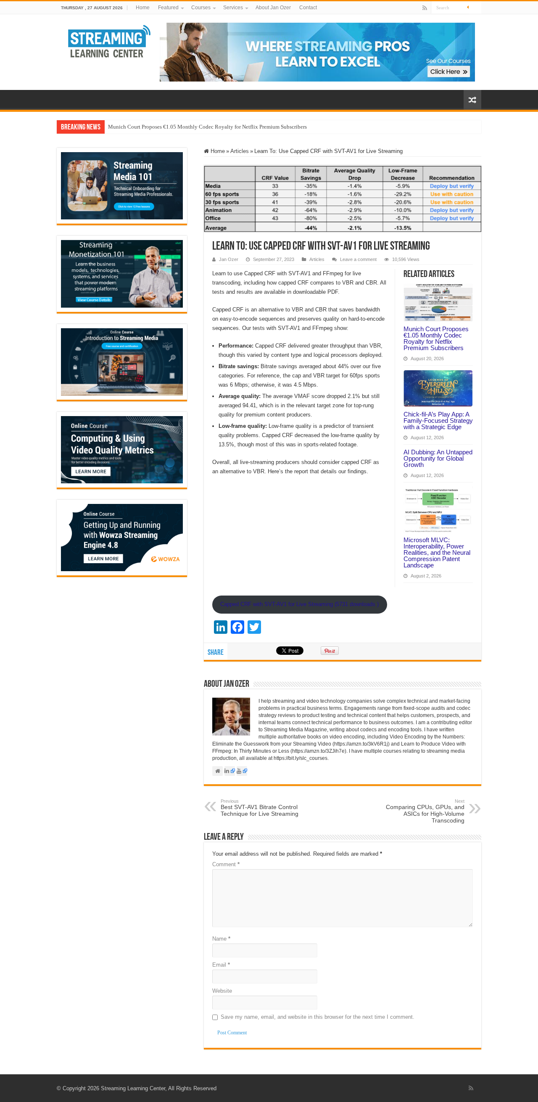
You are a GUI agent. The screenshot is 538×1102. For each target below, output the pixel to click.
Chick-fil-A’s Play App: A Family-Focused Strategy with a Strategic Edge (438, 420)
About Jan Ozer (273, 8)
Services (233, 8)
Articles (239, 151)
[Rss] (425, 8)
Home (143, 8)
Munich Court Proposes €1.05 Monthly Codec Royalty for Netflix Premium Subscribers (207, 127)
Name (221, 939)
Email (221, 965)
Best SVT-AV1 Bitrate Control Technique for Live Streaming (259, 808)
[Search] (475, 7)
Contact (308, 8)
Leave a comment (358, 259)
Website (222, 991)
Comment (226, 864)
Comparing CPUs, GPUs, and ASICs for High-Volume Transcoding (425, 811)
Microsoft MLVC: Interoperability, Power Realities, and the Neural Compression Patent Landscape (437, 552)
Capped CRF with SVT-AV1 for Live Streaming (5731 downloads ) (299, 604)
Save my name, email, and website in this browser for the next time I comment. (317, 1017)
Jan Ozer (228, 259)
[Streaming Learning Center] (109, 40)
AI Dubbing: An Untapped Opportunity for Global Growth (438, 458)
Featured (168, 8)
